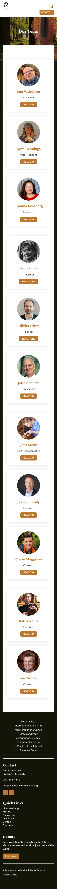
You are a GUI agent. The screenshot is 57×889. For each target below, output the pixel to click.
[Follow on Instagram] (11, 792)
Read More (28, 281)
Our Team (8, 818)
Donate (45, 12)
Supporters (9, 815)
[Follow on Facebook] (5, 792)
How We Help (11, 808)
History (7, 811)
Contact (7, 821)
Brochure (8, 825)
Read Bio (28, 104)
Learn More (11, 856)
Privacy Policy (10, 874)
